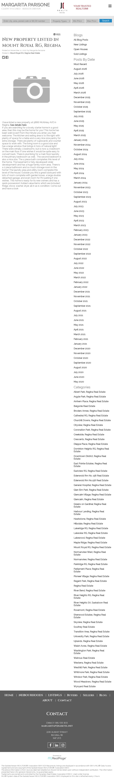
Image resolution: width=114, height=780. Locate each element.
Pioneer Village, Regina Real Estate (91, 576)
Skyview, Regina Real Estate (88, 622)
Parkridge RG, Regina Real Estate (90, 564)
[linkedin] (57, 745)
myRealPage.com (57, 758)
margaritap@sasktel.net (57, 725)
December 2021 (82, 291)
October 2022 (81, 249)
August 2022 (80, 258)
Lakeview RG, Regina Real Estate (91, 533)
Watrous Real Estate (84, 658)
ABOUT (47, 700)
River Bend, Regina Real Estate (89, 590)
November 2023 (82, 187)
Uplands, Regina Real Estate (88, 641)
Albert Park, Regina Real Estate (89, 392)
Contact (65, 700)
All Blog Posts (81, 39)
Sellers (88, 695)
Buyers (72, 695)
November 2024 (82, 144)
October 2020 (81, 358)
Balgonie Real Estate (84, 406)
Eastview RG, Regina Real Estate (90, 471)
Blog (103, 695)
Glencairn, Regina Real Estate (89, 499)
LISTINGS (55, 695)
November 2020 (82, 353)
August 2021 (80, 310)
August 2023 (80, 201)
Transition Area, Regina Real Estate (91, 631)
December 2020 (82, 348)
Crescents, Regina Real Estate (89, 439)
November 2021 (82, 296)
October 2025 (81, 107)
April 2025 (79, 130)
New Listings (80, 44)
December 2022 (82, 239)
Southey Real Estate (84, 627)
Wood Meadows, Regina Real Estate (92, 681)
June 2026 (79, 78)
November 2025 (82, 102)
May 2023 (79, 216)
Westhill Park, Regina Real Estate (90, 667)
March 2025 (80, 135)
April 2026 (79, 88)
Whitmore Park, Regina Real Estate (91, 672)
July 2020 (79, 372)
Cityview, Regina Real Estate (88, 425)
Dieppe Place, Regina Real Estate (91, 444)
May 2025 (79, 125)
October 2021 (81, 301)
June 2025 (79, 121)
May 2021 (79, 325)
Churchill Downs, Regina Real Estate (92, 420)
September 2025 (82, 111)
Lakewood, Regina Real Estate (89, 537)
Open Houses (81, 49)
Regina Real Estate (83, 585)
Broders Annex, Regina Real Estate (91, 411)
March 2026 (80, 92)
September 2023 (82, 197)
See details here (18, 125)
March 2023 (80, 225)
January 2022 (80, 287)
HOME (9, 695)
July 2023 (78, 206)
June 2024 (79, 163)
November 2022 (82, 244)
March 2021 (80, 334)
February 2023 (81, 230)
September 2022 (82, 253)
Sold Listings (80, 54)
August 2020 (80, 367)
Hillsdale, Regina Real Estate (88, 523)
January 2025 (80, 140)
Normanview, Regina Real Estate (90, 559)
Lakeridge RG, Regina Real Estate (91, 528)
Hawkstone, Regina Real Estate (90, 519)
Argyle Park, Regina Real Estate (90, 396)
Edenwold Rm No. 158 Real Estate (91, 475)
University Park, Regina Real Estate (91, 636)
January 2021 (80, 343)
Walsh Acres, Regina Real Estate (90, 646)
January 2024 (80, 182)
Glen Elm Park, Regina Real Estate (91, 490)
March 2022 (80, 277)
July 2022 (78, 263)
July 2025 (78, 116)
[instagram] (63, 745)
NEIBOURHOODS (31, 695)
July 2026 (79, 73)
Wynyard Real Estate (85, 686)
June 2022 (79, 268)
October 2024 (81, 149)
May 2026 (79, 83)
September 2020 (82, 362)
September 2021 (82, 306)
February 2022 (81, 282)
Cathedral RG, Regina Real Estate (91, 415)
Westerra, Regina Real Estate (88, 662)
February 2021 (81, 339)
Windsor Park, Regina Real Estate (91, 677)
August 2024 (80, 154)
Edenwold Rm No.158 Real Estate (91, 480)
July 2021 (78, 315)
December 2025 (82, 97)
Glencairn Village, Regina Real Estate (92, 494)
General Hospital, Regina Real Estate (92, 485)
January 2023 (80, 234)
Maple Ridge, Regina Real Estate (90, 542)
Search (105, 21)
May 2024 (79, 168)
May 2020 (79, 381)
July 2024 (79, 159)
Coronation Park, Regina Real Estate (92, 429)
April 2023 (79, 220)
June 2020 (79, 377)
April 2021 (79, 329)
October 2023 (81, 192)
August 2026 (80, 69)
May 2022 (79, 272)
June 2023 (79, 211)
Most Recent (80, 64)
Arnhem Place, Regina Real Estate (91, 401)
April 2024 (79, 173)
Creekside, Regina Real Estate (89, 434)
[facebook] (51, 745)
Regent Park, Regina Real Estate (90, 581)
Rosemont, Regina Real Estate (89, 610)
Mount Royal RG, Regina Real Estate (25, 53)
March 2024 (80, 178)
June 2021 (79, 320)
